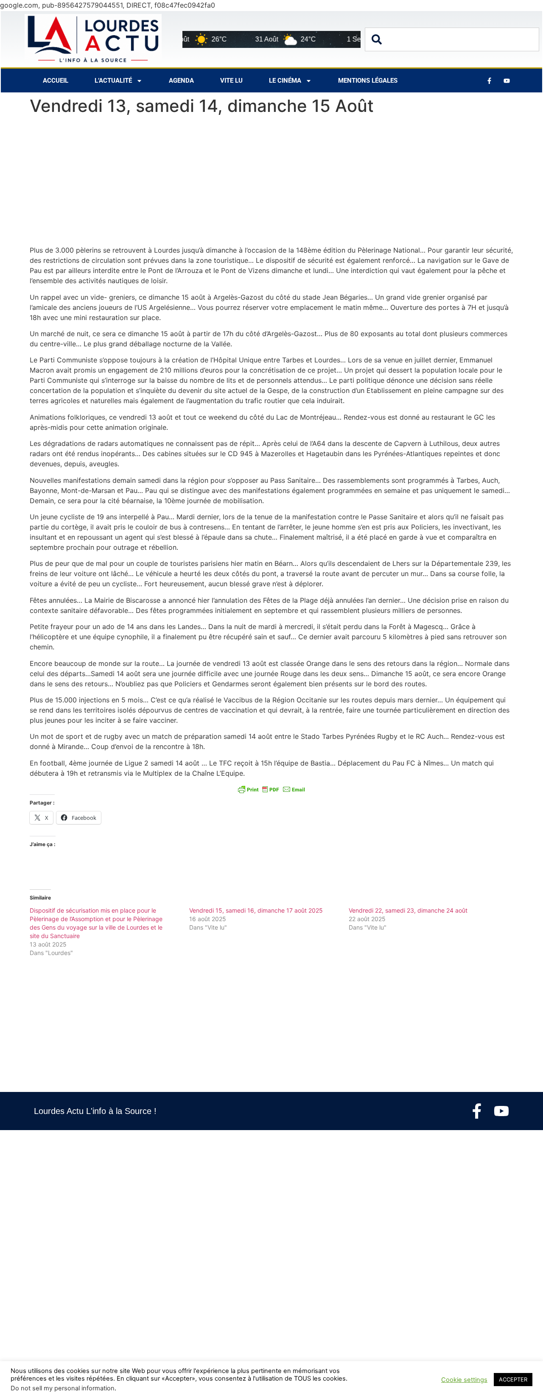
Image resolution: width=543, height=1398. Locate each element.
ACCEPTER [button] (513, 1379)
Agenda (181, 80)
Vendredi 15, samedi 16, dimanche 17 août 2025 (256, 910)
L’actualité (113, 80)
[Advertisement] (271, 182)
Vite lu (231, 80)
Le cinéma (285, 80)
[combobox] (452, 39)
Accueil (55, 80)
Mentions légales (367, 80)
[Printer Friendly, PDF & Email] (271, 789)
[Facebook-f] (476, 1111)
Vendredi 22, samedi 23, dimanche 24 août (408, 910)
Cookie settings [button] (464, 1380)
